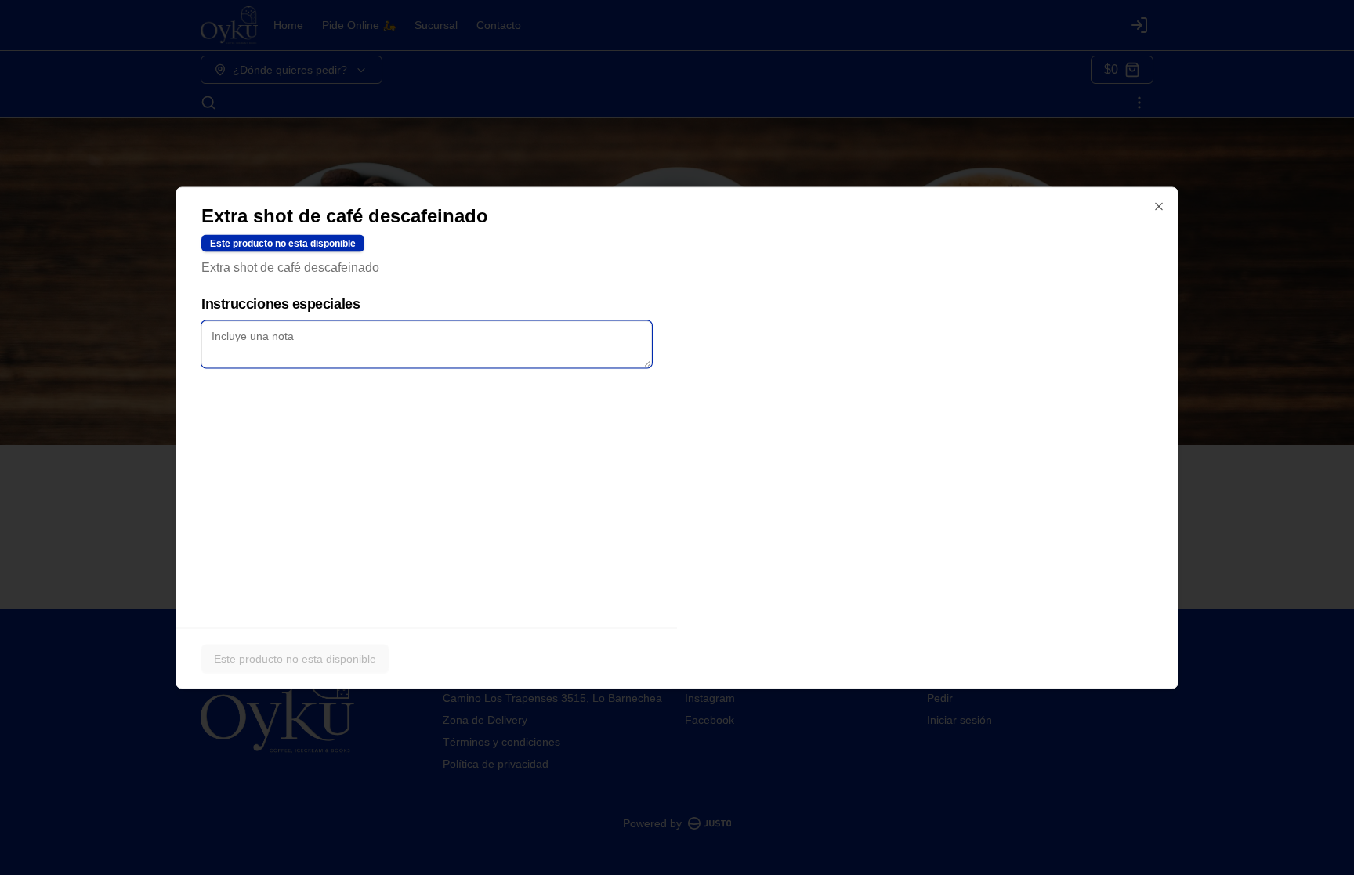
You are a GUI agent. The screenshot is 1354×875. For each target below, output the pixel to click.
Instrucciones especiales (280, 303)
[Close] (1159, 206)
